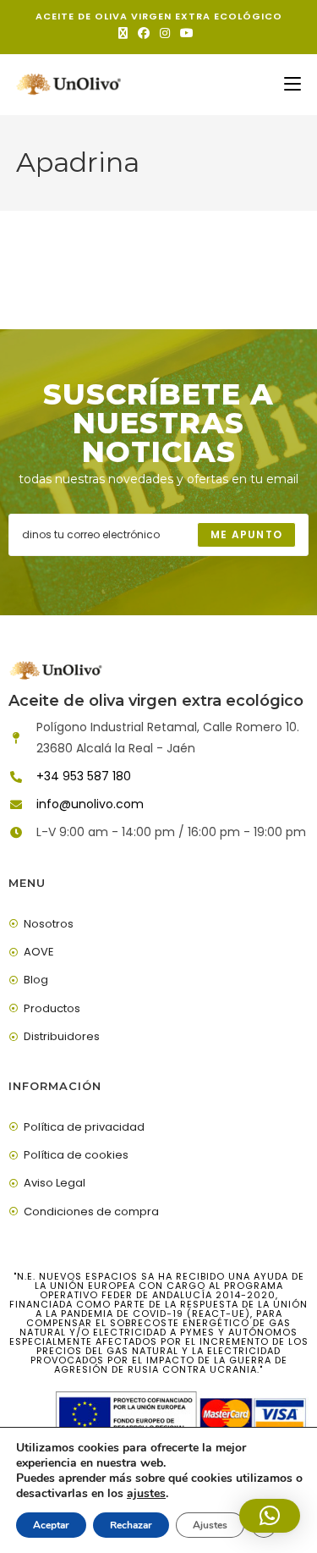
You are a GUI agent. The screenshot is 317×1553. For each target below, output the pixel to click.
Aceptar (51, 1525)
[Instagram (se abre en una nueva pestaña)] (165, 33)
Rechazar (131, 1525)
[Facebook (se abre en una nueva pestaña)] (144, 33)
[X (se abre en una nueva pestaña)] (125, 33)
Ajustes (210, 1525)
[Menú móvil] (292, 84)
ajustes (146, 1493)
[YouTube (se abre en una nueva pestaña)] (187, 33)
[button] (269, 1516)
